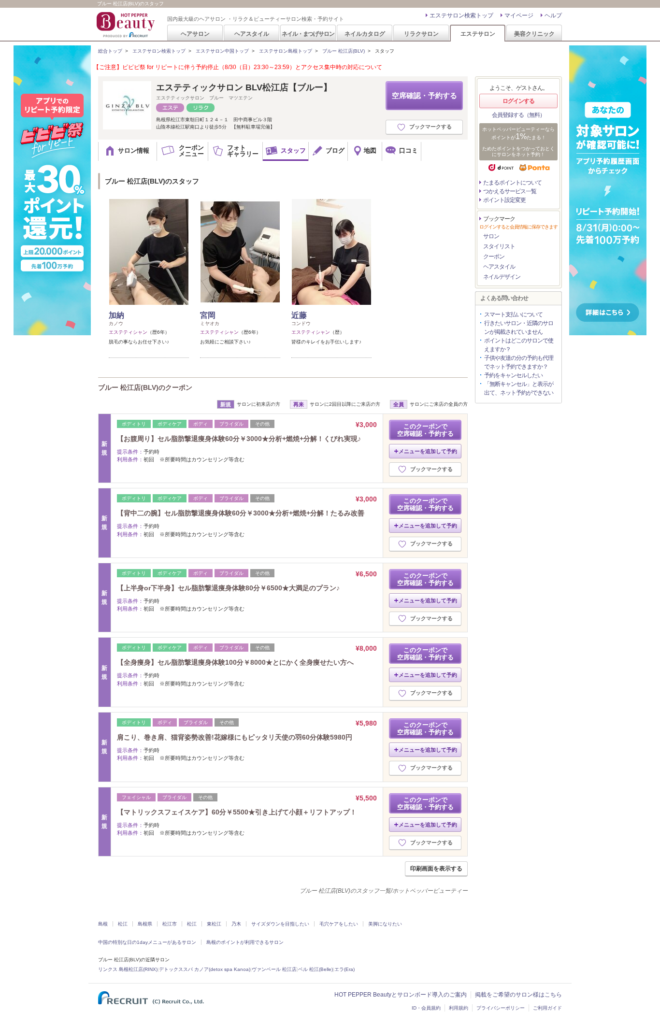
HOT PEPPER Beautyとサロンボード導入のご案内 (400, 994)
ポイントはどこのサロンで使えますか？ (518, 345)
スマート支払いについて (513, 314)
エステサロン (477, 33)
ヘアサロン (195, 33)
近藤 (299, 315)
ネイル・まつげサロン (308, 33)
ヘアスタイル (251, 33)
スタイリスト (499, 246)
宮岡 (207, 315)
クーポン (493, 256)
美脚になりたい (385, 924)
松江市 (169, 924)
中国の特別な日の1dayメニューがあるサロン (147, 942)
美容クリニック (534, 33)
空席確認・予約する (424, 95)
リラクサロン (421, 33)
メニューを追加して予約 (428, 451)
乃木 (236, 924)
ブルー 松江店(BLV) (343, 51)
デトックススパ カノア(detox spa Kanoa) (204, 969)
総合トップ (110, 51)
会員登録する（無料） (518, 115)
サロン (491, 236)
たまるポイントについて (512, 182)
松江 (123, 924)
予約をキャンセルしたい (513, 375)
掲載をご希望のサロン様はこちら (518, 994)
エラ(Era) (344, 969)
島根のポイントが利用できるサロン (245, 942)
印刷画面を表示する (436, 868)
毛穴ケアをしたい (338, 924)
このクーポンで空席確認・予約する (425, 430)
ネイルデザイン (501, 276)
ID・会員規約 (426, 1008)
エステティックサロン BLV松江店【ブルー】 (244, 87)
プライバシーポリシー (500, 1008)
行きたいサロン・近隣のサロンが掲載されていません (518, 327)
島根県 (145, 924)
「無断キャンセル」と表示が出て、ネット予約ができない (518, 388)
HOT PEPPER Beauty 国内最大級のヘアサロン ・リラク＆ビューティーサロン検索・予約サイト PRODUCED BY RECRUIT (126, 24)
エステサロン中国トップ (222, 51)
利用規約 (458, 1008)
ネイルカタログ (364, 33)
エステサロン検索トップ (461, 15)
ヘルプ (553, 15)
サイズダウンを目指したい (280, 924)
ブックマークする (430, 126)
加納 (116, 315)
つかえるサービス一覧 (509, 191)
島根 (103, 924)
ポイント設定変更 (504, 200)
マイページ (518, 15)
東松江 (214, 924)
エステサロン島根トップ (285, 51)
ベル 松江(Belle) (315, 969)
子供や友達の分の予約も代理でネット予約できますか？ (518, 362)
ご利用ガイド (547, 1008)
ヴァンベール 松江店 (274, 969)
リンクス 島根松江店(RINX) (128, 969)
